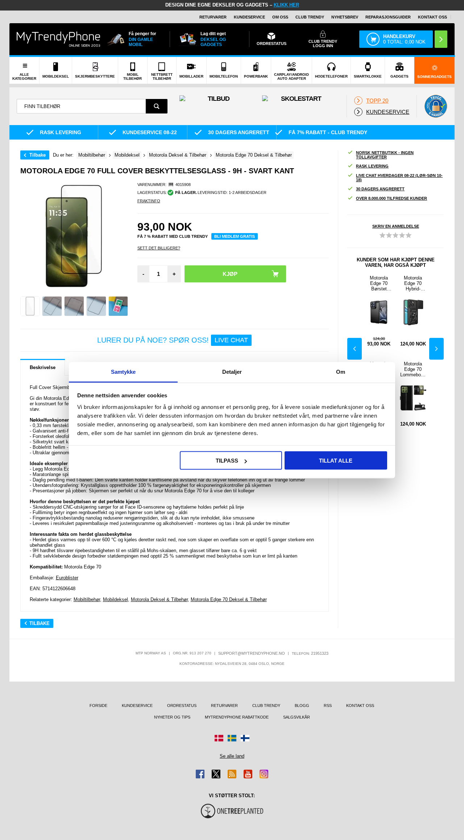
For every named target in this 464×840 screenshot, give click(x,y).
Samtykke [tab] (123, 371)
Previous (354, 349)
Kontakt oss (432, 17)
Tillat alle (335, 461)
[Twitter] (216, 774)
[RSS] (232, 774)
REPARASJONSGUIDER (388, 17)
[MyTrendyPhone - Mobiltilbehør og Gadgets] (58, 39)
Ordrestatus (181, 705)
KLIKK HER (286, 5)
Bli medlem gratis (234, 236)
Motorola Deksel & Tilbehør (159, 599)
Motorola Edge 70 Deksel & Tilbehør (229, 599)
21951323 (319, 653)
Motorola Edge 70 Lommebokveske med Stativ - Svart (413, 369)
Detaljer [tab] (232, 371)
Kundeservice (249, 17)
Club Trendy (309, 17)
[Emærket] (435, 106)
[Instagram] (264, 774)
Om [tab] (340, 371)
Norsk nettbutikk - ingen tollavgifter (385, 154)
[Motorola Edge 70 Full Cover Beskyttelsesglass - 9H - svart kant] (30, 306)
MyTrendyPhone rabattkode (237, 717)
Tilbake (37, 155)
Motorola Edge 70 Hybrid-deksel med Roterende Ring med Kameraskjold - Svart (413, 283)
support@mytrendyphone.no (251, 653)
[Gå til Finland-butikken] (245, 738)
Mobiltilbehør (87, 599)
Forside (98, 705)
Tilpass (227, 461)
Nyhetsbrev (344, 17)
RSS (328, 705)
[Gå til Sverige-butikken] (232, 738)
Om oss (280, 17)
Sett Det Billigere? (158, 248)
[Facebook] (200, 774)
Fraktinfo (148, 201)
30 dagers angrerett (380, 189)
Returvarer (213, 17)
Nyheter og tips (172, 717)
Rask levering (372, 166)
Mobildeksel (115, 599)
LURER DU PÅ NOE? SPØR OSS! (172, 340)
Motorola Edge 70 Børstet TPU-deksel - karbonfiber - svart (379, 283)
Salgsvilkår (296, 717)
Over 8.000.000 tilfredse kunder (391, 198)
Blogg (302, 705)
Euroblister (67, 577)
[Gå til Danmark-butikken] (219, 738)
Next (436, 349)
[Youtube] (248, 774)
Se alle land (232, 756)
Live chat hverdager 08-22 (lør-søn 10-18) (399, 177)
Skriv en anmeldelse (395, 226)
